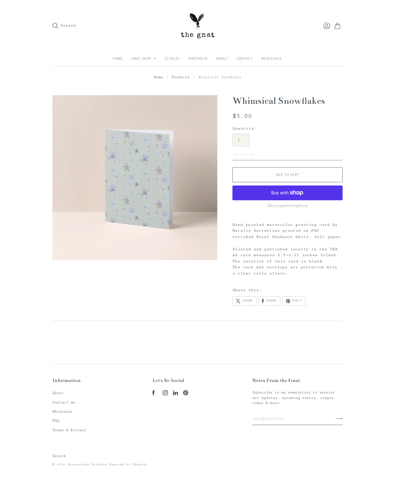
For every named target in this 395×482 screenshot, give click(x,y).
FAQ (55, 421)
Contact (245, 58)
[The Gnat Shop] (197, 25)
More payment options (288, 206)
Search (59, 456)
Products (181, 77)
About (222, 58)
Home (118, 58)
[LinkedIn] (175, 394)
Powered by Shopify (128, 464)
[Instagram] (165, 394)
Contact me (64, 402)
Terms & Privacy (69, 430)
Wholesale (271, 58)
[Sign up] (339, 418)
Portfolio (198, 58)
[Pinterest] (185, 394)
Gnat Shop (142, 58)
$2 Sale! (172, 58)
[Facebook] (153, 394)
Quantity (243, 128)
